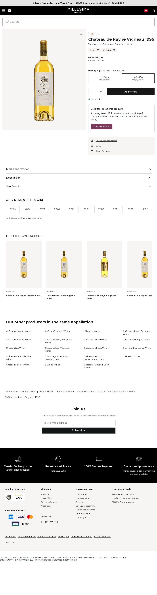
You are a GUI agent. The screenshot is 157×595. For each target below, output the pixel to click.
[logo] (78, 10)
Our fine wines (28, 391)
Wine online (11, 391)
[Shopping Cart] (153, 10)
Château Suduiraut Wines (18, 339)
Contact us (81, 494)
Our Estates (10, 536)
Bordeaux (108, 44)
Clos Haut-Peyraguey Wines (137, 348)
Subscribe (78, 430)
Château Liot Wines (15, 348)
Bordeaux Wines (65, 391)
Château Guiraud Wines (95, 339)
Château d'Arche (131, 356)
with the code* (71, 3)
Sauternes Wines (86, 391)
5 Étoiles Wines (52, 364)
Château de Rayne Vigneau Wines (116, 391)
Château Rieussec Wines (57, 331)
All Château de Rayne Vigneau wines (24, 218)
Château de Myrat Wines (96, 348)
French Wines (46, 391)
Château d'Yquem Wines (18, 331)
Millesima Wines (92, 331)
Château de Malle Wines (18, 364)
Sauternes (120, 44)
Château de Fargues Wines (136, 339)
